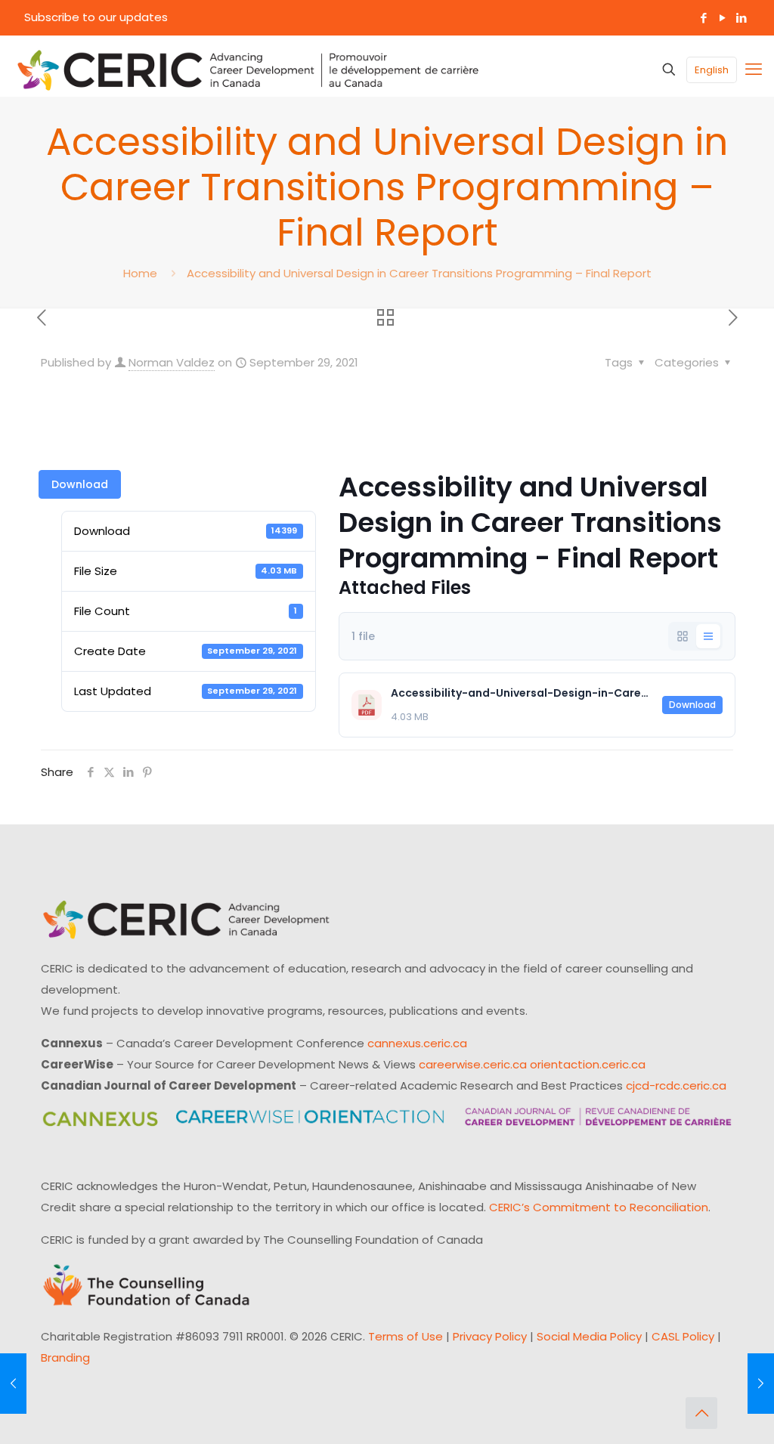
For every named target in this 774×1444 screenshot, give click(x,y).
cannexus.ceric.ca (417, 1043)
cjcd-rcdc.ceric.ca (676, 1085)
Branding (65, 1357)
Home (140, 273)
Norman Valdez (171, 362)
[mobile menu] (753, 69)
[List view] (708, 636)
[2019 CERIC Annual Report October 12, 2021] (761, 1383)
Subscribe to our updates (96, 17)
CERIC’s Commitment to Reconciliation (598, 1207)
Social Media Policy (589, 1336)
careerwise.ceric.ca (473, 1064)
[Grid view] (682, 636)
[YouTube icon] (722, 18)
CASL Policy (683, 1336)
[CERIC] (248, 70)
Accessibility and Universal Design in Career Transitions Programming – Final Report (419, 273)
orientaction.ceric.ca (588, 1064)
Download (79, 484)
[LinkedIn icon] (741, 18)
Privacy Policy (490, 1336)
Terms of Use (405, 1336)
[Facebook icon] (703, 18)
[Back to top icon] (701, 1413)
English (712, 70)
